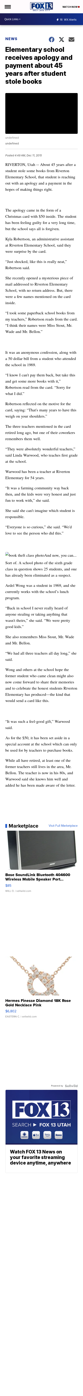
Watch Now (70, 7)
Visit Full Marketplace (63, 825)
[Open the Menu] (7, 6)
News (11, 39)
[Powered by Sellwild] (71, 1085)
